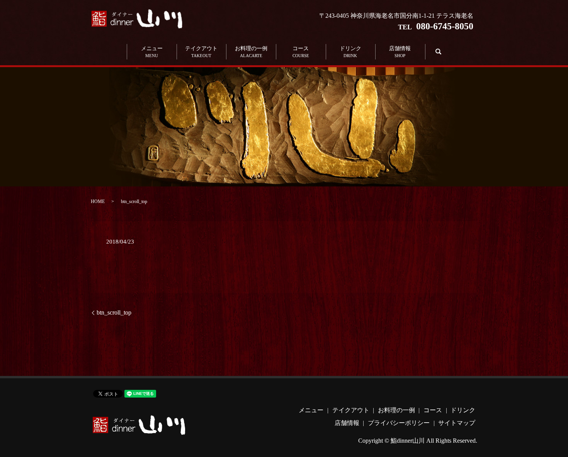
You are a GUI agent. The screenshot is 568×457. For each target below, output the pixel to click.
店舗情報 (400, 52)
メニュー (152, 52)
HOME (98, 201)
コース (301, 52)
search (437, 51)
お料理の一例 (251, 52)
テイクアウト (201, 52)
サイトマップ (456, 423)
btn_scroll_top (114, 312)
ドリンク (350, 52)
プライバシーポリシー (399, 423)
